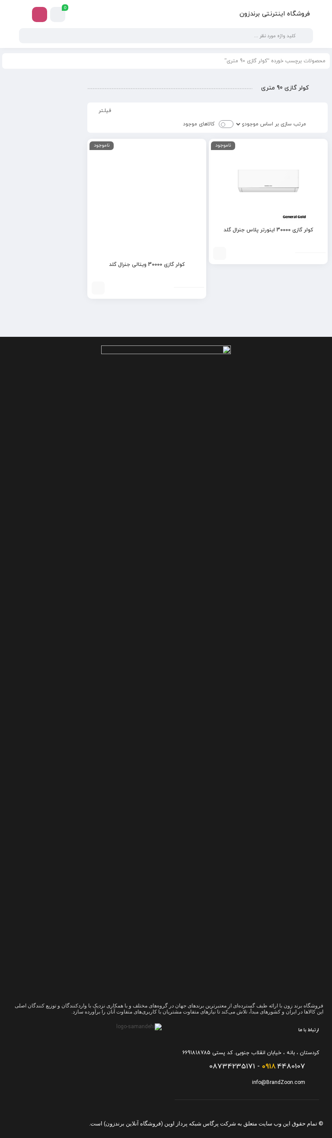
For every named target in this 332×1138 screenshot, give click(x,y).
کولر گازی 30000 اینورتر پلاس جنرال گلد (268, 230)
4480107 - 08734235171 (257, 1066)
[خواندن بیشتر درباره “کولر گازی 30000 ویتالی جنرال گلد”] (98, 287)
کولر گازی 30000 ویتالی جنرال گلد (147, 264)
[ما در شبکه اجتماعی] (39, 14)
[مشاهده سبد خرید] (58, 15)
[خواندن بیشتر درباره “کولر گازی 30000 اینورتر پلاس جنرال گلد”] (219, 253)
